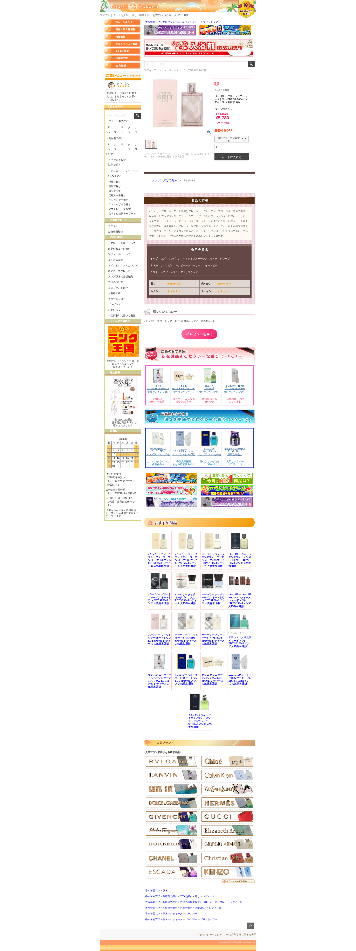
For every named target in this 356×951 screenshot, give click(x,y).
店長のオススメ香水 (122, 44)
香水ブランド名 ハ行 (174, 22)
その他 (109, 154)
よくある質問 (122, 51)
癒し (197, 896)
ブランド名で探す (118, 121)
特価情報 (122, 37)
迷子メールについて (119, 254)
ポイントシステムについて (123, 265)
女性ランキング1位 (158, 391)
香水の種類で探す (190, 902)
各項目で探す (170, 896)
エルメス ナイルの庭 (209, 387)
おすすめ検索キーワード (122, 213)
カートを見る (120, 15)
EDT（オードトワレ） (215, 902)
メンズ (114, 170)
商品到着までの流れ (119, 248)
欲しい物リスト (140, 15)
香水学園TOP (152, 22)
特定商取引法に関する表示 (241, 934)
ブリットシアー (211, 22)
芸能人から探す (117, 195)
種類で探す (115, 186)
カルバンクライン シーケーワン (158, 449)
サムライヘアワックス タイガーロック (235, 449)
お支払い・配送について (166, 15)
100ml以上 (200, 907)
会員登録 (122, 65)
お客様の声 (122, 58)
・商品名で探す (114, 138)
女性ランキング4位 (183, 391)
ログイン (105, 15)
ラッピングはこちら (164, 180)
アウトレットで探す (120, 209)
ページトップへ (250, 926)
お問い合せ (114, 310)
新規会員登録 (115, 231)
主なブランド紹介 (118, 287)
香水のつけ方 (115, 282)
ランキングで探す (118, 199)
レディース (209, 896)
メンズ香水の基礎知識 (120, 276)
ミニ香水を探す (117, 160)
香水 (165, 890)
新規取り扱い (234, 454)
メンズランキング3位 (158, 454)
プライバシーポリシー (209, 934)
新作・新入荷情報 (122, 29)
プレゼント (114, 304)
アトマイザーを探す (120, 204)
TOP (186, 15)
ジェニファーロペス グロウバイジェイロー (235, 387)
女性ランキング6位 (209, 391)
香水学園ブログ (116, 298)
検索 (251, 64)
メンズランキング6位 (209, 454)
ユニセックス (114, 175)
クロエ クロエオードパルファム (183, 387)
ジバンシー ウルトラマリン (209, 449)
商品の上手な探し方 (119, 271)
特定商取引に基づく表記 (121, 315)
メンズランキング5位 (183, 454)
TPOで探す (186, 896)
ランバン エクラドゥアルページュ (158, 387)
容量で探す (186, 907)
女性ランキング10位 (235, 391)
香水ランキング (122, 22)
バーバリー (194, 22)
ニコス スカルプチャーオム (183, 449)
